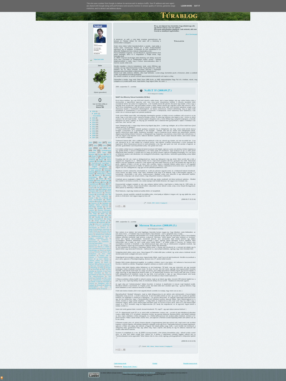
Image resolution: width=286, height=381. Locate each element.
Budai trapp (94, 189)
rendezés (92, 179)
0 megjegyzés (163, 203)
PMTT (104, 269)
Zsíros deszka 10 (101, 220)
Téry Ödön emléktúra (100, 196)
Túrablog (179, 15)
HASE (109, 191)
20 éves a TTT (94, 226)
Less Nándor (103, 259)
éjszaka (100, 154)
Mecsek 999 (93, 264)
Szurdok (99, 194)
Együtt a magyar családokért (100, 166)
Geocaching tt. (94, 245)
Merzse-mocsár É (105, 264)
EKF (109, 184)
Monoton (91, 154)
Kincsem (97, 252)
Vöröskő (91, 283)
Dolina (104, 233)
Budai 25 (92, 229)
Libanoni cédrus (94, 260)
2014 (94, 122)
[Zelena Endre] (100, 55)
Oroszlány (96, 269)
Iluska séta (105, 248)
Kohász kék (104, 255)
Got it (197, 6)
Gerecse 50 (95, 203)
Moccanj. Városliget (96, 266)
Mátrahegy (94, 268)
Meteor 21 (98, 175)
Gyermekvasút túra (95, 168)
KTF (107, 207)
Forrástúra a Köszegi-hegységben (100, 242)
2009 (94, 133)
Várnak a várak (96, 281)
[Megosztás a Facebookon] (124, 206)
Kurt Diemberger (191, 34)
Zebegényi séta (103, 283)
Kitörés (91, 208)
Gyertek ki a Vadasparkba (100, 186)
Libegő (106, 260)
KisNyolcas (92, 254)
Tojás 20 (101, 274)
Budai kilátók (107, 161)
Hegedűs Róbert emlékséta (98, 205)
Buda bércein (106, 187)
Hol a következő (94, 248)
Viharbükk (98, 278)
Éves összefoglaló (95, 199)
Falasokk (101, 191)
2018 (94, 111)
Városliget (106, 281)
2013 (94, 124)
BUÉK (101, 179)
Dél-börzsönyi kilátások (103, 234)
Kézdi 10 (92, 259)
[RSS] (2, 378)
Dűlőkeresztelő (96, 236)
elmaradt (99, 285)
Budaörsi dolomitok (103, 229)
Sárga (102, 165)
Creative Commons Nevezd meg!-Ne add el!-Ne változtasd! (139, 373)
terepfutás (102, 222)
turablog (160, 93)
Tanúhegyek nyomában (96, 215)
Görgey (106, 245)
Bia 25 (109, 154)
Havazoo (92, 247)
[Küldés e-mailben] (117, 206)
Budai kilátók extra (102, 180)
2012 (94, 127)
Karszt (102, 250)
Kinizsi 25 (106, 252)
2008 (94, 135)
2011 (94, 129)
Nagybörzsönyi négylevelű (100, 212)
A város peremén (95, 170)
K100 (90, 182)
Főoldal (154, 363)
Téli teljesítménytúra (96, 276)
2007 (94, 137)
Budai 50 (95, 156)
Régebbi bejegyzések (190, 363)
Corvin (91, 233)
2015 (94, 120)
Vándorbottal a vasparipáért (102, 280)
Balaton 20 (104, 227)
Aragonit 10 (100, 201)
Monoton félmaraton (104, 210)
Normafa (97, 182)
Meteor (101, 160)
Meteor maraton (159, 346)
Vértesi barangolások (96, 219)
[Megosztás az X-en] (122, 206)
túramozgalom (93, 287)
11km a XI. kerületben (102, 224)
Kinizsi (106, 168)
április (96, 113)
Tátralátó (98, 217)
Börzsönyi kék (104, 231)
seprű (104, 152)
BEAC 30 (105, 226)
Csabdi (109, 201)
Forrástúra (92, 240)
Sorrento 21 (101, 271)
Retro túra (104, 213)
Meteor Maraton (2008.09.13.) (158, 225)
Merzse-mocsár (97, 193)
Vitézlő (106, 217)
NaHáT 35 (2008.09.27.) (158, 90)
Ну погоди (101, 288)
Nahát (101, 268)
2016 (94, 118)
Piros (104, 182)
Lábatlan (100, 208)
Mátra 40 (108, 266)
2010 (94, 131)
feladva (107, 285)
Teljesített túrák (99, 59)
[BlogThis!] (119, 206)
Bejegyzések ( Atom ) (130, 366)
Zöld (98, 187)
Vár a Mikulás (104, 198)
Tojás (105, 177)
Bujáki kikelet (93, 231)
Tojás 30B (107, 194)
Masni (106, 262)
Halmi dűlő (94, 165)
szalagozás (92, 222)
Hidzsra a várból (103, 247)
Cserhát (97, 233)
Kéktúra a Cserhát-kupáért (98, 257)
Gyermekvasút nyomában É (101, 163)
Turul (107, 274)
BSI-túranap (93, 227)
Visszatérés (97, 116)
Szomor (91, 187)
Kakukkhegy (93, 250)
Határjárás (105, 203)
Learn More (186, 6)
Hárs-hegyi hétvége (95, 207)
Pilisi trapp (93, 213)
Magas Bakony (94, 262)
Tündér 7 (92, 198)
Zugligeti (91, 285)
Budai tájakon (101, 172)
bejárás (103, 184)
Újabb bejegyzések (120, 363)
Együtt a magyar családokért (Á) (100, 237)
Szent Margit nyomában (100, 272)
